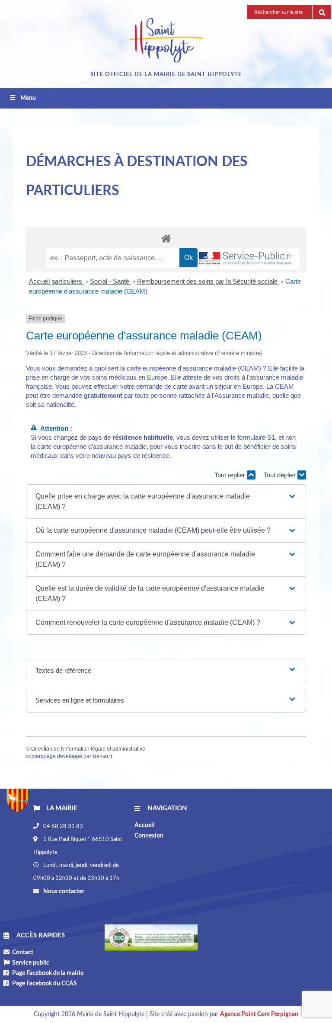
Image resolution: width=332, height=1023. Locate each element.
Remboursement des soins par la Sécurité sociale (208, 281)
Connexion (148, 836)
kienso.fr (102, 756)
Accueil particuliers (56, 281)
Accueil (144, 825)
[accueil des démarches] (166, 238)
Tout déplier (280, 475)
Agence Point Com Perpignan (259, 1014)
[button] (166, 501)
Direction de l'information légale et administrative (88, 749)
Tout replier (230, 475)
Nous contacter (63, 892)
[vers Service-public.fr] (246, 258)
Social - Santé (110, 281)
